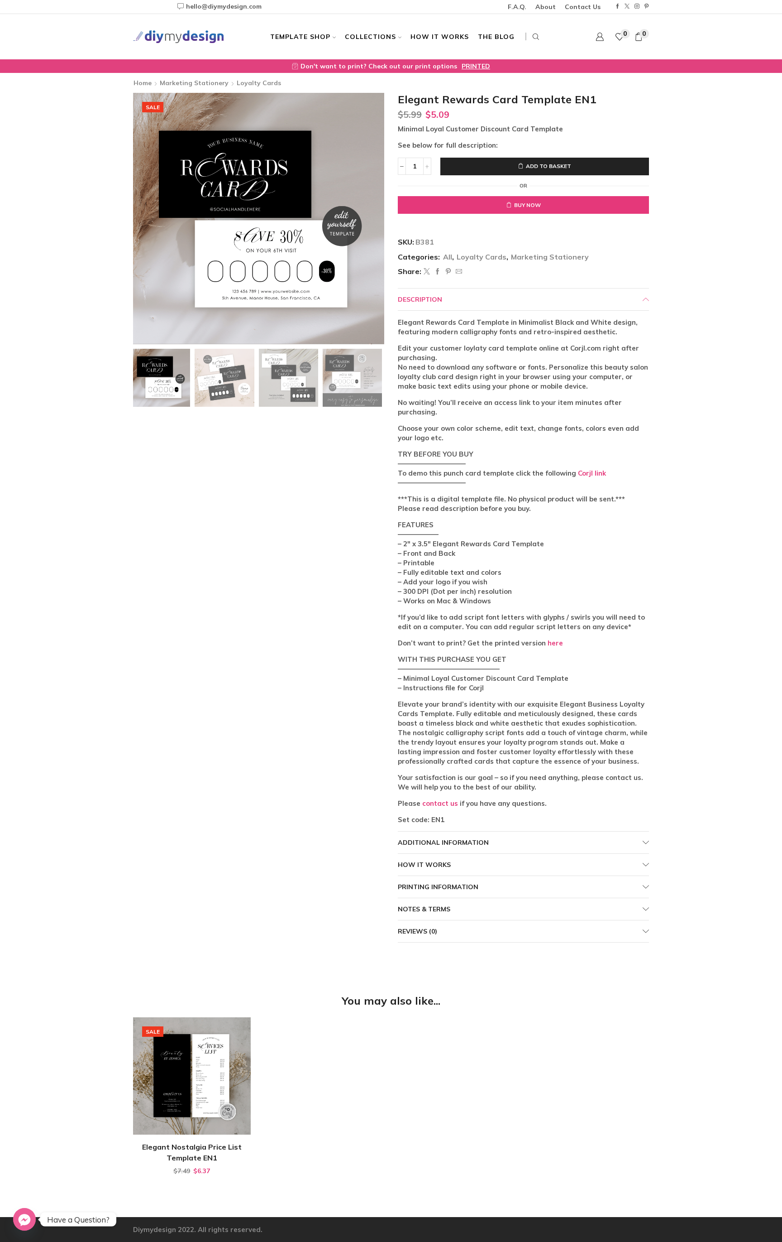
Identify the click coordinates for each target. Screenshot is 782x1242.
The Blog (496, 37)
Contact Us (583, 7)
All (447, 256)
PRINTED (476, 66)
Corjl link (592, 473)
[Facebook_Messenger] (24, 1219)
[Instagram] (636, 7)
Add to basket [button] (196, 1120)
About (545, 7)
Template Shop (300, 37)
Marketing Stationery (194, 83)
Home (143, 83)
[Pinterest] (646, 7)
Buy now (527, 205)
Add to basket (548, 166)
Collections (370, 37)
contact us (440, 803)
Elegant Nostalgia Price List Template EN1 (192, 1152)
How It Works (439, 37)
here (555, 643)
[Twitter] (627, 7)
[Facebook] (617, 7)
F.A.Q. (517, 7)
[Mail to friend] (457, 272)
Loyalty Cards (259, 83)
